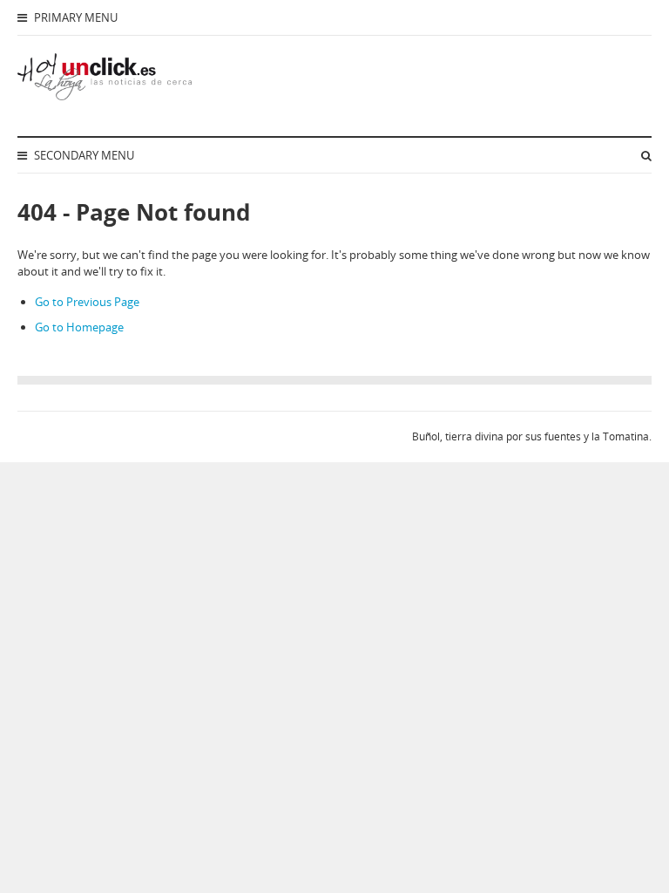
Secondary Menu (82, 155)
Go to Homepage (79, 327)
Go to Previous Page (87, 302)
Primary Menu (74, 17)
